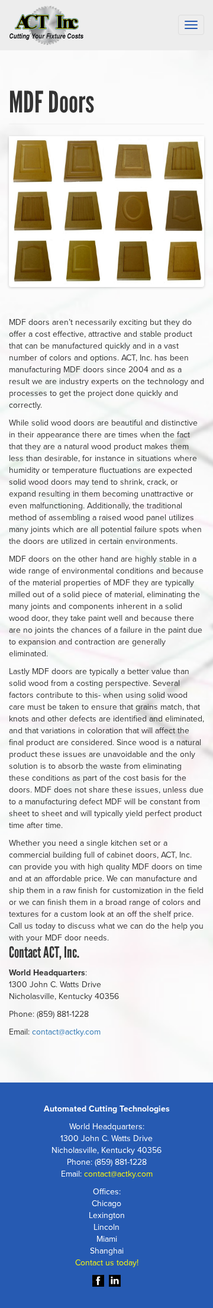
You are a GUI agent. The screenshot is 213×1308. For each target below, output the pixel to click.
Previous (29, 214)
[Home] (46, 25)
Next (183, 214)
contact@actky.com (66, 1032)
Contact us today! (106, 1263)
